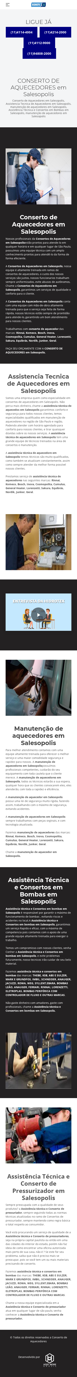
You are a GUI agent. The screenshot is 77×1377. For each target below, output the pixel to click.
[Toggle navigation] (8, 4)
